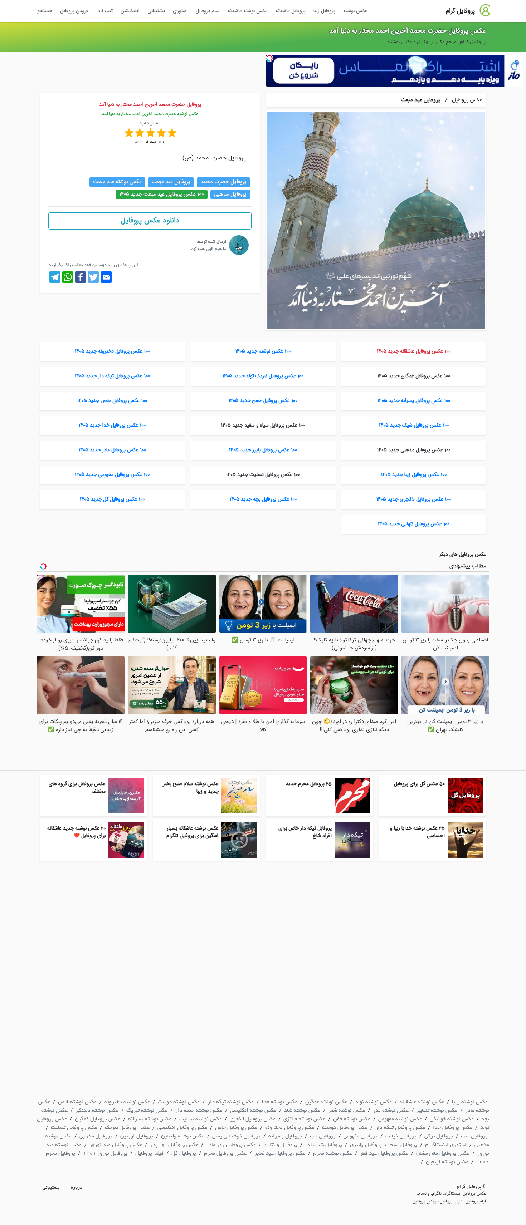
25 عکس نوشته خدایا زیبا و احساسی (417, 832)
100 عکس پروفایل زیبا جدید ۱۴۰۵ (414, 475)
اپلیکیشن (130, 11)
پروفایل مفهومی (361, 1136)
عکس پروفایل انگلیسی (182, 1127)
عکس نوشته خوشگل (452, 1119)
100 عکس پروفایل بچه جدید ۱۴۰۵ (263, 499)
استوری (180, 11)
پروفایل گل (183, 1153)
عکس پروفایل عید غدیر (279, 1153)
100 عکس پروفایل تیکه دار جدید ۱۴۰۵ (112, 376)
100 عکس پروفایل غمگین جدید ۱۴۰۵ (414, 376)
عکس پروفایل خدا (452, 1127)
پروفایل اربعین (136, 1136)
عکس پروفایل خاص (236, 1127)
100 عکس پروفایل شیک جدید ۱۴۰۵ (414, 425)
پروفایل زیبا (324, 11)
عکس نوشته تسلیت (200, 1119)
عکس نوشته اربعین (447, 1161)
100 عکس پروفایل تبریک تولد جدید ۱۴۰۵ (263, 376)
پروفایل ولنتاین (280, 1144)
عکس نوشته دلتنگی (97, 1110)
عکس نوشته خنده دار (198, 1110)
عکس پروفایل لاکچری (253, 1119)
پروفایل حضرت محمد (223, 181)
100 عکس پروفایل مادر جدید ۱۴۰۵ (112, 450)
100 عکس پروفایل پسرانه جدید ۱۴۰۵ (414, 401)
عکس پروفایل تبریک (127, 1127)
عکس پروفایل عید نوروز (115, 1144)
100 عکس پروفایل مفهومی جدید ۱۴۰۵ (112, 475)
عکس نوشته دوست (179, 1101)
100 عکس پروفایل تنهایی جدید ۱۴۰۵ (413, 524)
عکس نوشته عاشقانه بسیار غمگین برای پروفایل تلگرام (192, 832)
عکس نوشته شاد (302, 1110)
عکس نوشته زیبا (470, 1101)
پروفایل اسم (403, 1144)
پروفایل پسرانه (285, 1136)
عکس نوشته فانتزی (304, 1119)
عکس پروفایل (466, 99)
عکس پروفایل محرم (225, 1153)
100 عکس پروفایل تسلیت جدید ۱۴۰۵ (263, 475)
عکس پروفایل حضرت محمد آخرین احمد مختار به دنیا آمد (407, 31)
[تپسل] (269, 58)
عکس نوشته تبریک (146, 1110)
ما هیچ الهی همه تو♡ (207, 248)
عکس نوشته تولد (373, 1101)
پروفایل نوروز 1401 (105, 1153)
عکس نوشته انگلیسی (253, 1110)
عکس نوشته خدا (279, 1101)
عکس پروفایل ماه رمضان (442, 1153)
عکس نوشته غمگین (326, 1101)
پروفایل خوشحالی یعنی (236, 1136)
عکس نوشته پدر (391, 1110)
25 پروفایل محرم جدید (309, 784)
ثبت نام (105, 11)
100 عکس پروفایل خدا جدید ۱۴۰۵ (112, 425)
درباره (76, 1187)
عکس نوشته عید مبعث (117, 181)
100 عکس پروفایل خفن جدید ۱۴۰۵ (263, 401)
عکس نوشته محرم (332, 1153)
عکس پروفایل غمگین (97, 1119)
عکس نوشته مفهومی (400, 1119)
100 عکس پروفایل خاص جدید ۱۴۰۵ (112, 401)
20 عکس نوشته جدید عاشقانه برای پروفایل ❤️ (76, 832)
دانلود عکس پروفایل (150, 221)
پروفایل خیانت (401, 1136)
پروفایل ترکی (438, 1136)
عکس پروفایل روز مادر (231, 1144)
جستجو (44, 11)
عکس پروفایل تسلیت (74, 1127)
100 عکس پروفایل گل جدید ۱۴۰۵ (112, 499)
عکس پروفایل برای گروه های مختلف (77, 788)
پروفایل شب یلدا (323, 1144)
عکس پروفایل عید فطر (384, 1153)
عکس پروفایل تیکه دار (400, 1127)
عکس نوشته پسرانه (149, 1119)
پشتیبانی (156, 11)
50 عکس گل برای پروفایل (419, 784)
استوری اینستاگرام (446, 1144)
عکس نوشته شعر (346, 1110)
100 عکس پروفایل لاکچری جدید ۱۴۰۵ (413, 499)
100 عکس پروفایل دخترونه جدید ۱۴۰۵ (112, 351)
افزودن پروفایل (75, 11)
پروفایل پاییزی (366, 1144)
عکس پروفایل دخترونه (289, 1127)
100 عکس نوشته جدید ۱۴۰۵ (263, 351)
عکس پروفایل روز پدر (174, 1144)
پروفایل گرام (460, 11)
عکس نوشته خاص (77, 1101)
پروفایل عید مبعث (420, 99)
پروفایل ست (474, 1136)
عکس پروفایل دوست (344, 1127)
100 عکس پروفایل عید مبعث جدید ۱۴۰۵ (162, 194)
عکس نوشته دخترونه (127, 1101)
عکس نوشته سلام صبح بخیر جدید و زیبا (191, 788)
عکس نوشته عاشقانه (248, 11)
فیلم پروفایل (208, 11)
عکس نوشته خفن (351, 1119)
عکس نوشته (355, 11)
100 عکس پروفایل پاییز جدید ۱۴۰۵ (263, 450)
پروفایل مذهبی (230, 194)
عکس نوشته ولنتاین (182, 1136)
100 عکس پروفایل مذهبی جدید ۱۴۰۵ (413, 450)
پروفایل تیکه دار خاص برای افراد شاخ (305, 832)
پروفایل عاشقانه (291, 11)
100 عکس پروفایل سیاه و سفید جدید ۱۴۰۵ (263, 425)
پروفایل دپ (323, 1136)
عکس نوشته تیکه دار (231, 1101)
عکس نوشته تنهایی (437, 1110)
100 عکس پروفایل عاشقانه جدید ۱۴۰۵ (413, 351)
